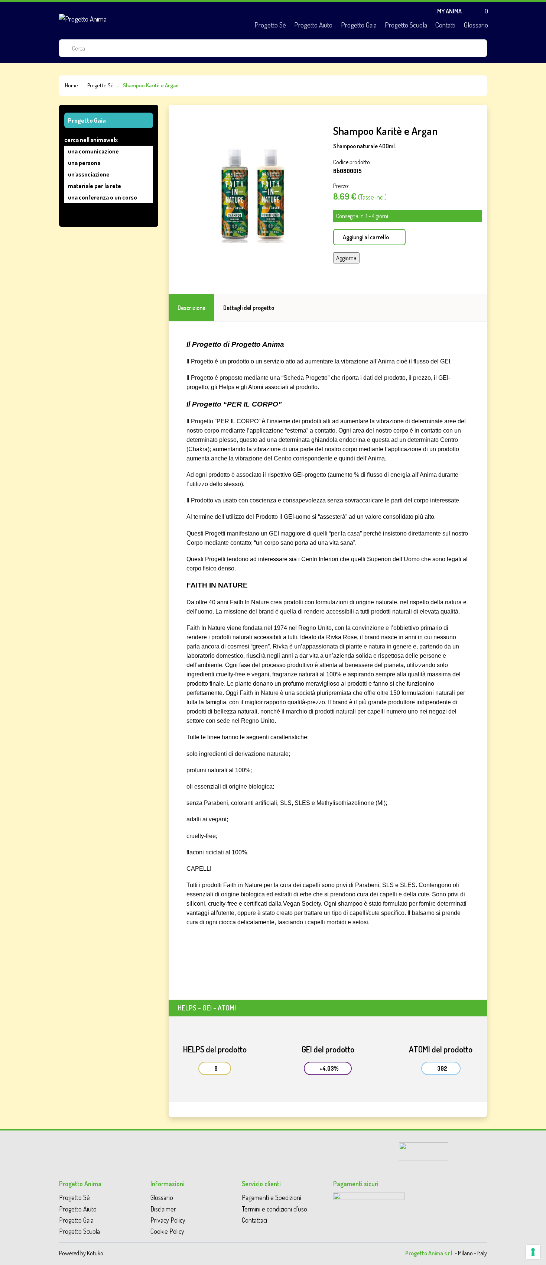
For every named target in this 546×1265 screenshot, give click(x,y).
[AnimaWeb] (423, 1151)
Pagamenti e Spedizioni (271, 1197)
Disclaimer (163, 1209)
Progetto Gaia (359, 24)
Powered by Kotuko (81, 1253)
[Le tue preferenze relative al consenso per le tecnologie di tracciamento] (533, 1252)
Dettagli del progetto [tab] (248, 307)
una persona (84, 162)
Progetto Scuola (406, 24)
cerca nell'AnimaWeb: (91, 139)
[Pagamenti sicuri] (369, 1203)
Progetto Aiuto (313, 24)
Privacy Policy (167, 1220)
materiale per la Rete (94, 186)
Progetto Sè (270, 24)
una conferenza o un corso (102, 197)
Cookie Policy (167, 1231)
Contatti (445, 24)
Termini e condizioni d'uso (274, 1209)
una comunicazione (93, 151)
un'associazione (89, 174)
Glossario (476, 24)
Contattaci (254, 1220)
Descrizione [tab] (191, 307)
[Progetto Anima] (83, 18)
